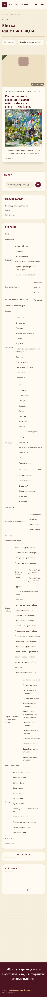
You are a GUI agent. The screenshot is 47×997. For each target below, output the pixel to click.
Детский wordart (22, 256)
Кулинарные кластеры (25, 333)
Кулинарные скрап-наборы (26, 605)
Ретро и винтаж (25, 475)
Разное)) (8, 535)
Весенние (20, 318)
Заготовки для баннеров (15, 306)
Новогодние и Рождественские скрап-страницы (30, 714)
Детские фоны (18, 783)
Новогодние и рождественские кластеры (28, 350)
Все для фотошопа (12, 287)
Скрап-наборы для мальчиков (34, 579)
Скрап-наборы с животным (26, 657)
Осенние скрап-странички (29, 723)
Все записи (9, 42)
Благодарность (35, 514)
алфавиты (19, 251)
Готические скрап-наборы (25, 563)
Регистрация (10, 215)
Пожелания (34, 525)
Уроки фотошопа (12, 766)
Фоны (7, 802)
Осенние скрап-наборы (24, 621)
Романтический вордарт (25, 275)
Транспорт (23, 496)
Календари (19, 600)
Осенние (19, 357)
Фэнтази (8, 838)
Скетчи (37, 293)
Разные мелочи (25, 463)
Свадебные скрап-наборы (25, 641)
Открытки (33, 519)
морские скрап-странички (29, 704)
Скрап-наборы (8, 609)
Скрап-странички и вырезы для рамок (12, 719)
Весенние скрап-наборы (25, 548)
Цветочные (20, 378)
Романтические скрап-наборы (27, 636)
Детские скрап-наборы (18, 575)
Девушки (22, 406)
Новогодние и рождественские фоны (25, 810)
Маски (37, 287)
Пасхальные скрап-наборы (26, 626)
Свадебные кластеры (24, 367)
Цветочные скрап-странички (30, 758)
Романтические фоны (21, 827)
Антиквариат (24, 395)
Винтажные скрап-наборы (25, 553)
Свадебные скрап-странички (30, 750)
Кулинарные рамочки (31, 698)
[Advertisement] (23, 929)
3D (20, 385)
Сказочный (23, 486)
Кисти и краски (19, 788)
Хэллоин (18, 667)
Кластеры (9, 347)
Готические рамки (30, 685)
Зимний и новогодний (28, 432)
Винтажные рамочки (31, 680)
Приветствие (34, 530)
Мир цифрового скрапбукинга (25, 4)
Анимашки (9, 239)
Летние (19, 339)
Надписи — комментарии (15, 521)
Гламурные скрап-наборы (25, 558)
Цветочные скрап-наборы (25, 672)
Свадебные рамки (30, 744)
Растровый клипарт (13, 541)
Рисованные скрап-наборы (26, 631)
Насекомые (23, 453)
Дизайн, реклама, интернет (31, 42)
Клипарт (8, 443)
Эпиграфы (9, 843)
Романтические (22, 362)
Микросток (9, 507)
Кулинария (23, 442)
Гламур (22, 401)
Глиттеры (38, 282)
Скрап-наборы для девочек (34, 571)
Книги (21, 437)
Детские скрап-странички (29, 691)
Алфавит (22, 390)
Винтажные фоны (20, 778)
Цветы (39, 470)
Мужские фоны (19, 804)
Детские (19, 328)
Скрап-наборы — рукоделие (26, 652)
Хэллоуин (23, 502)
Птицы (21, 458)
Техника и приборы (27, 491)
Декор (21, 411)
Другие (18, 587)
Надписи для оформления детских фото (25, 268)
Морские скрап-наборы (24, 615)
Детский (22, 416)
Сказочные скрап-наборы (18, 92)
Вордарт (8, 260)
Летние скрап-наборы (24, 610)
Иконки (8, 311)
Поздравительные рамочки (30, 731)
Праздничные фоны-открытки (25, 822)
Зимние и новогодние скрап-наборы (27, 593)
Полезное (38, 300)
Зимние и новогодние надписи (27, 261)
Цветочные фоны (19, 832)
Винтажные (20, 323)
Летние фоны (18, 798)
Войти (7, 210)
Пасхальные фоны (20, 817)
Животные (23, 421)
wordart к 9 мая (21, 246)
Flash (7, 234)
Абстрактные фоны (20, 772)
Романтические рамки (32, 739)
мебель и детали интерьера (30, 447)
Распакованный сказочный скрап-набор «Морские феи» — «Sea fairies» (19, 101)
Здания (22, 427)
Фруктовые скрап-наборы (25, 662)
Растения (22, 469)
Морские (19, 344)
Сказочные (20, 372)
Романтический (25, 481)
